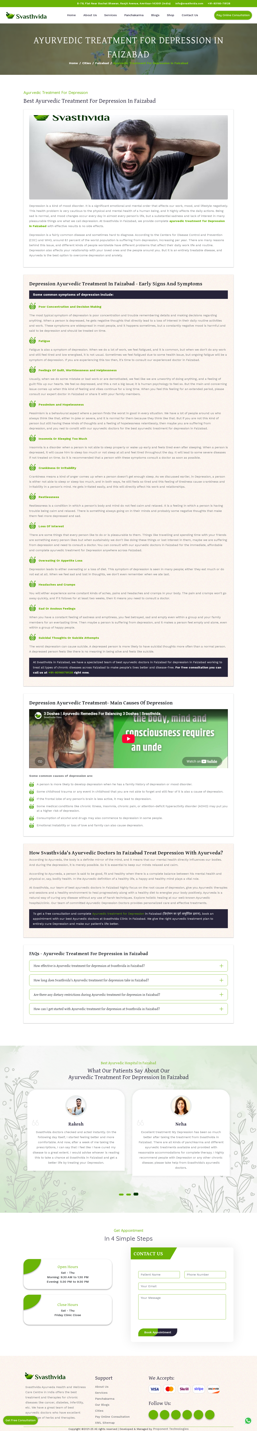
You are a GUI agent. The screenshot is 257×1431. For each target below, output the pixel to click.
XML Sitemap (105, 1422)
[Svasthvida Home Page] (26, 15)
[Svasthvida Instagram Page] (164, 1414)
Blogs (155, 15)
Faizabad (102, 63)
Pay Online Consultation (233, 15)
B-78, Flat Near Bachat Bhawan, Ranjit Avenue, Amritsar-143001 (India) (124, 3)
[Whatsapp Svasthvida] (248, 1420)
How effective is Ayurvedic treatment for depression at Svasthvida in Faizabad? (89, 965)
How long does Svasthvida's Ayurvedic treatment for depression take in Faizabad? (91, 980)
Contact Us (190, 15)
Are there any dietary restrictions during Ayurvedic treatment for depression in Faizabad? (97, 994)
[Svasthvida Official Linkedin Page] (38, 3)
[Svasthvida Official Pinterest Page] (31, 3)
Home (71, 15)
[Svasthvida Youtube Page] (45, 3)
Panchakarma (134, 15)
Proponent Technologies (171, 1429)
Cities (86, 63)
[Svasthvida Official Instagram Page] (16, 3)
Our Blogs (102, 1404)
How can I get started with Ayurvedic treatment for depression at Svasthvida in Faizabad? (97, 1008)
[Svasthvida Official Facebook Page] (9, 3)
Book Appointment (157, 1332)
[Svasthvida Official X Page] (23, 3)
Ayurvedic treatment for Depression (118, 913)
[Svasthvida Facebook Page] (153, 1414)
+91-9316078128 (60, 672)
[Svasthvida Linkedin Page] (198, 1414)
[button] (121, 1194)
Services (110, 15)
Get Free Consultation (20, 1420)
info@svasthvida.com (189, 3)
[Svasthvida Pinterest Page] (187, 1414)
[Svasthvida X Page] (176, 1414)
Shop (170, 15)
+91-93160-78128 (219, 3)
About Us (90, 15)
